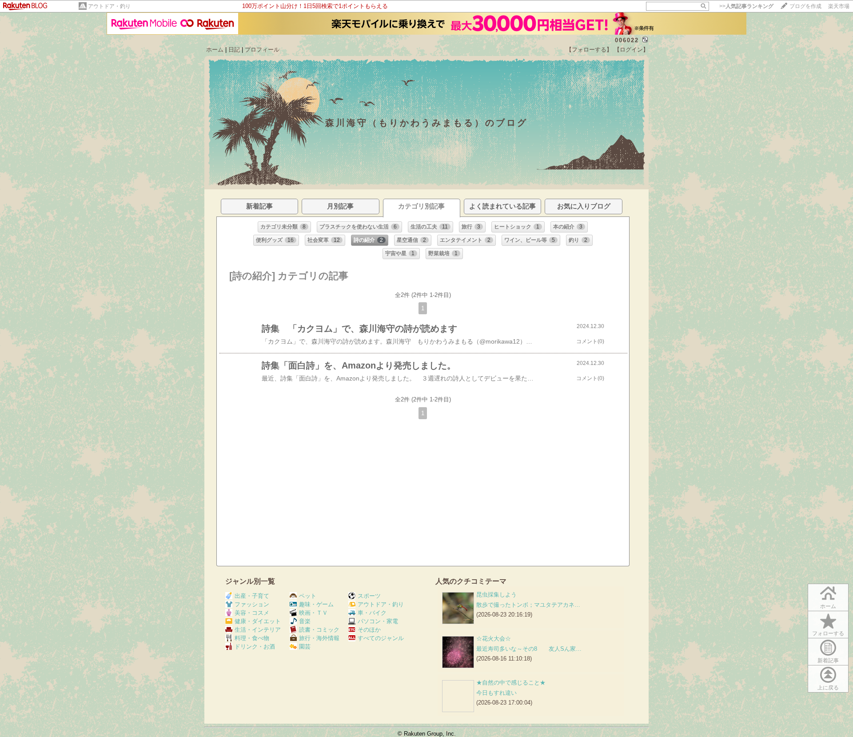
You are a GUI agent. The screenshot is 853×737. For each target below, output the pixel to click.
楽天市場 (838, 6)
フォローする (828, 633)
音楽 (305, 621)
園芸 (305, 646)
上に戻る (828, 688)
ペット (307, 596)
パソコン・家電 (378, 621)
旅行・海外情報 (319, 638)
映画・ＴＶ (313, 612)
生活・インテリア (258, 629)
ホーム (214, 49)
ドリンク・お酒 (255, 646)
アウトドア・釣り (109, 6)
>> (746, 6)
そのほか (369, 629)
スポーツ (369, 596)
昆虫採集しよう (496, 594)
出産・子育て (252, 596)
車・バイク (372, 612)
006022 (627, 40)
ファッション (252, 604)
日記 (234, 49)
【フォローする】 (589, 49)
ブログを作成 (805, 6)
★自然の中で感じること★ (511, 682)
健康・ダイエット (258, 621)
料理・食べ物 (252, 638)
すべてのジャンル (381, 638)
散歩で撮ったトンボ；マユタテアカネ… (528, 604)
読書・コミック (319, 629)
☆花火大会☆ (493, 638)
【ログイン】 (631, 49)
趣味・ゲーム (316, 604)
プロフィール (262, 49)
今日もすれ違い (496, 692)
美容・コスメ (252, 612)
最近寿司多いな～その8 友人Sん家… (529, 648)
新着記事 (828, 660)
